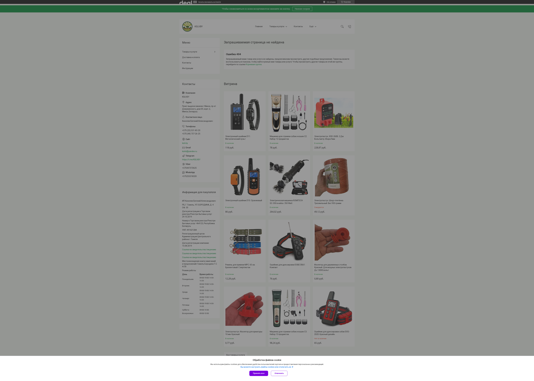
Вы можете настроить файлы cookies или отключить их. (266, 367)
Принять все (258, 373)
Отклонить (279, 373)
